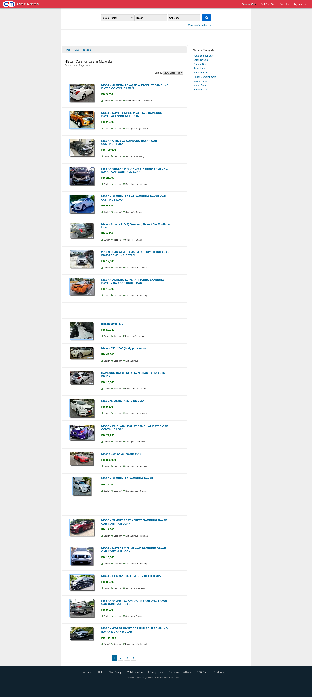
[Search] (206, 17)
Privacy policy (155, 672)
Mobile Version (135, 672)
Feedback (218, 672)
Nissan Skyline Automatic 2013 (121, 454)
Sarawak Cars (201, 89)
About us (88, 672)
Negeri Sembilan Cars (205, 76)
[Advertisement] (156, 37)
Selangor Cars (201, 59)
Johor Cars (199, 68)
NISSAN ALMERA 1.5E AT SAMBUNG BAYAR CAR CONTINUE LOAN (133, 197)
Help (100, 672)
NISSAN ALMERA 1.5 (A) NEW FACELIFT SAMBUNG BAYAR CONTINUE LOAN (135, 86)
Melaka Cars (200, 81)
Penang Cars (200, 64)
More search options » (199, 24)
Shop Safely (115, 672)
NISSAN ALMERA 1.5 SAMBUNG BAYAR (127, 478)
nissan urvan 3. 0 (112, 324)
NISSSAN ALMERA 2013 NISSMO (122, 401)
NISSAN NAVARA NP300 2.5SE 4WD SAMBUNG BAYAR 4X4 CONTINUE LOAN (131, 114)
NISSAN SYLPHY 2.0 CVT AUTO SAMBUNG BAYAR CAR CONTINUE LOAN (134, 602)
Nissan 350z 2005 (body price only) (123, 348)
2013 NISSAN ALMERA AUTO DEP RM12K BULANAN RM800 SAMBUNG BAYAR (135, 253)
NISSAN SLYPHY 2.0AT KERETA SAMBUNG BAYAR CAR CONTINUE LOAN (134, 521)
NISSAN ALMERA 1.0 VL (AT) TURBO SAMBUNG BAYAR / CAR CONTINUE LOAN (132, 281)
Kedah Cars (200, 85)
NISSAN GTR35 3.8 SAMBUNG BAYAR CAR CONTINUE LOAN (129, 142)
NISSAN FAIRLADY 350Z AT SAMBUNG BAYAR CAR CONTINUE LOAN (134, 427)
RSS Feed (202, 672)
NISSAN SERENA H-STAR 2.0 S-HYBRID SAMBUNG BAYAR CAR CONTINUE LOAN (134, 170)
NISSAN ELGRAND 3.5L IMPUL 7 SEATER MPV (131, 576)
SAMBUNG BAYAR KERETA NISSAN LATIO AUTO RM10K (133, 374)
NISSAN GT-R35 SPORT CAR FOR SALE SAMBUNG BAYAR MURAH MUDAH (134, 629)
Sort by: (159, 72)
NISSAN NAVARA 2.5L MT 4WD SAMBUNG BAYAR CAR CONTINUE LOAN (133, 549)
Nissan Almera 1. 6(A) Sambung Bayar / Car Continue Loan (135, 225)
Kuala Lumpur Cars (204, 55)
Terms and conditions (180, 672)
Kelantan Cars (201, 72)
